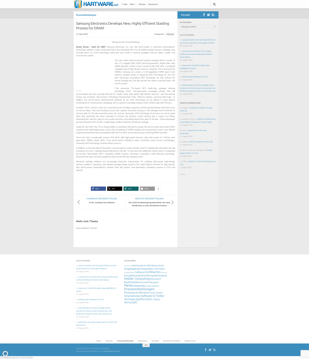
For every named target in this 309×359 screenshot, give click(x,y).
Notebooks (139, 285)
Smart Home (155, 292)
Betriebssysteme (155, 265)
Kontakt (155, 341)
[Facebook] (204, 15)
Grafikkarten (153, 271)
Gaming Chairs (129, 272)
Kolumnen (164, 272)
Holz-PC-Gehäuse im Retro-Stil (201, 142)
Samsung (170, 34)
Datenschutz (190, 341)
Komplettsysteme (134, 275)
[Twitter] (208, 15)
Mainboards (160, 275)
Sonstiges (130, 299)
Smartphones (132, 295)
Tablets (156, 299)
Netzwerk (154, 282)
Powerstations (152, 286)
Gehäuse (140, 272)
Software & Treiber (152, 295)
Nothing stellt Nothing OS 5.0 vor (195, 77)
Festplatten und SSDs (153, 268)
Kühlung (149, 275)
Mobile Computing (137, 278)
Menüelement (97, 4)
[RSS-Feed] (213, 15)
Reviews (142, 4)
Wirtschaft (130, 302)
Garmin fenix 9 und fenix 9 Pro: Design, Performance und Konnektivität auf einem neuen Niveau (196, 54)
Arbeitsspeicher (139, 265)
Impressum (153, 4)
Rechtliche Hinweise (171, 341)
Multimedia (131, 282)
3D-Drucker (127, 266)
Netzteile (143, 282)
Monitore (155, 278)
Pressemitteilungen (86, 15)
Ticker (124, 4)
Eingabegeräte (132, 268)
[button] (98, 189)
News (132, 4)
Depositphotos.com (112, 351)
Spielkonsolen (144, 299)
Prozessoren (131, 292)
